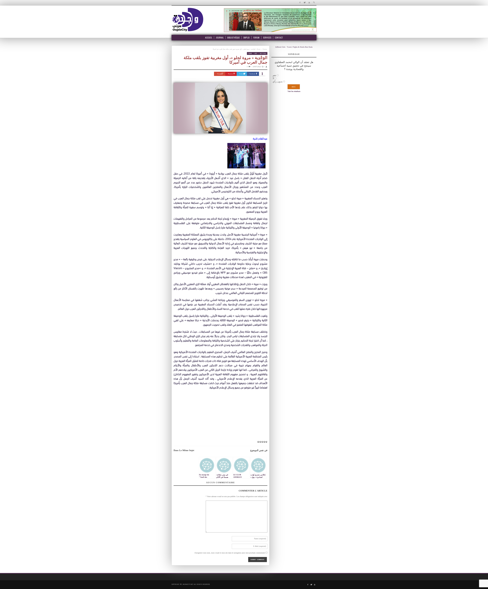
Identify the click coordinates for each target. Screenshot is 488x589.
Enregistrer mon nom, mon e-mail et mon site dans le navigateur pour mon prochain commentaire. (229, 553)
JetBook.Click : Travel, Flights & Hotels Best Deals (293, 47)
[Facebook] (300, 2)
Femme (265, 49)
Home (258, 49)
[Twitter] (304, 2)
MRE (256, 53)
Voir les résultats (294, 91)
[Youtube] (309, 2)
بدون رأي (278, 81)
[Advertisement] (220, 420)
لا (273, 78)
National (263, 53)
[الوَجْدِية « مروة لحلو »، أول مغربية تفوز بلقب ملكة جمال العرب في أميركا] (220, 108)
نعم (274, 75)
